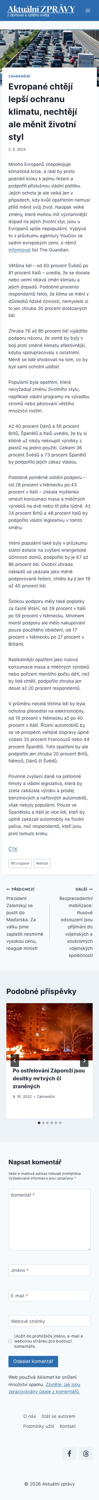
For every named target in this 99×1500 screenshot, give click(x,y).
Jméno (20, 1270)
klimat (42, 863)
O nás (29, 1416)
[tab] (39, 1123)
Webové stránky (28, 1321)
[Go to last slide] (15, 1060)
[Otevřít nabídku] (88, 10)
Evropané (20, 863)
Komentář (23, 1195)
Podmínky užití (38, 1426)
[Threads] (86, 1453)
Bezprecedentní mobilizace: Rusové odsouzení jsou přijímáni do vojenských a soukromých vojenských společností (76, 922)
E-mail (19, 1295)
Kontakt (68, 1426)
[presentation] (49, 1031)
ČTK (12, 849)
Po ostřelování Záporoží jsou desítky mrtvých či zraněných (49, 1078)
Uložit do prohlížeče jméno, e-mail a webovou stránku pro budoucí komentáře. (48, 1341)
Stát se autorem (58, 1416)
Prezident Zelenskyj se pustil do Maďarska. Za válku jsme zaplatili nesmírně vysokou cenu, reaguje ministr (24, 919)
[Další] (84, 1060)
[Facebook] (69, 1453)
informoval (19, 249)
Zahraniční (19, 76)
